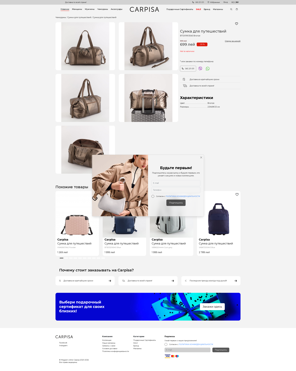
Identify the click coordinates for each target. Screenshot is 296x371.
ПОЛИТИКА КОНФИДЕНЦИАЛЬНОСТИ (183, 196)
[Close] (201, 157)
